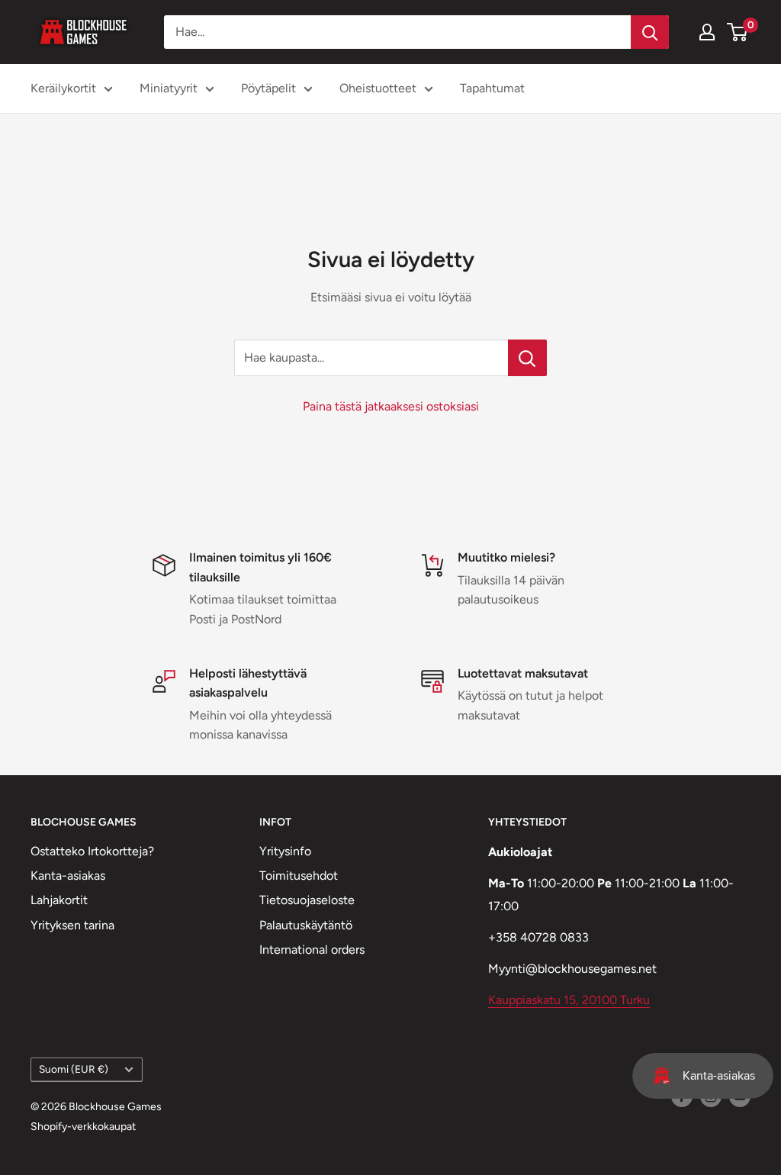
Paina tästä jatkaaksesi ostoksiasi (391, 406)
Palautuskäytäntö (305, 925)
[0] (737, 32)
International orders (312, 949)
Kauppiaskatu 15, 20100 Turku (569, 1000)
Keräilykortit (63, 88)
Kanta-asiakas (68, 875)
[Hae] (650, 32)
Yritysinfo (285, 851)
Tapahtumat (492, 88)
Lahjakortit (59, 900)
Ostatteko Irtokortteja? (92, 851)
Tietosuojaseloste (307, 900)
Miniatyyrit (169, 88)
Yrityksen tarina (72, 925)
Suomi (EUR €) (73, 1069)
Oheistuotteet (377, 88)
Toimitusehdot (298, 875)
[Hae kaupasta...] (527, 358)
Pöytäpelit (268, 88)
